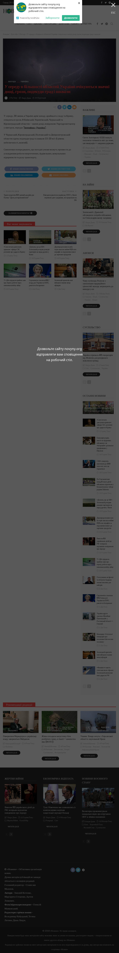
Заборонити (53, 17)
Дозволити (70, 17)
